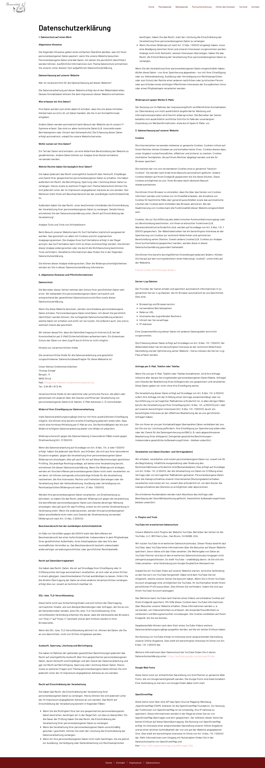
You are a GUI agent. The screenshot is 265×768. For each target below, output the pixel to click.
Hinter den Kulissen (225, 6)
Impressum (135, 762)
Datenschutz (153, 762)
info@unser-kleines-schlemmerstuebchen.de (69, 382)
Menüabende (164, 6)
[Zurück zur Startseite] (16, 7)
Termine (243, 6)
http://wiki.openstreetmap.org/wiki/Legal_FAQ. (167, 745)
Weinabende (181, 6)
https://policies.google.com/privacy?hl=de (191, 656)
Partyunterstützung (202, 6)
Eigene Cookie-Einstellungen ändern (155, 269)
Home (151, 6)
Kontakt (255, 6)
